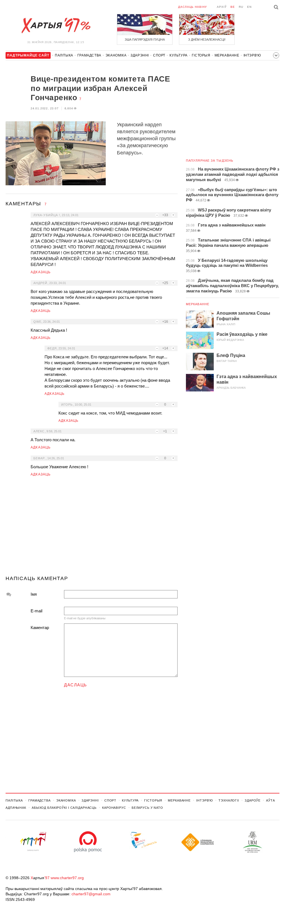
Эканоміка (115, 55)
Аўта (270, 800)
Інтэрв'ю (252, 55)
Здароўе (253, 800)
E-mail (36, 610)
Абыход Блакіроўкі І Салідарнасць (64, 807)
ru (241, 6)
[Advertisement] (92, 528)
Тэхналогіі (228, 800)
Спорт (159, 55)
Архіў (222, 6)
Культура (178, 55)
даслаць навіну (192, 6)
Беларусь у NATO (147, 807)
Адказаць (41, 272)
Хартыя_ (55, 25)
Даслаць (75, 684)
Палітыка (64, 55)
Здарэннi (140, 55)
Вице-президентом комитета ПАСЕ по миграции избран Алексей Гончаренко (100, 88)
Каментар (40, 627)
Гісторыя (201, 55)
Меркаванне (227, 55)
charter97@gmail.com (91, 894)
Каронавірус (114, 807)
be (232, 6)
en (249, 6)
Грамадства (89, 55)
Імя (34, 594)
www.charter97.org (67, 878)
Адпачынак (16, 807)
